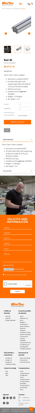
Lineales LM (8, 358)
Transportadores (24, 368)
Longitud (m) (7, 108)
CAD (7, 130)
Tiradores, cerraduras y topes (25, 331)
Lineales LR (8, 360)
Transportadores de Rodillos (25, 382)
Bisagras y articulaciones (24, 323)
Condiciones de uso (23, 411)
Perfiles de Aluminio (7, 312)
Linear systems (16, 8)
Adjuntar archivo (8, 265)
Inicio (3, 8)
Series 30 (7, 316)
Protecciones (23, 360)
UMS (6, 375)
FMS (6, 371)
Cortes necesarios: (9, 112)
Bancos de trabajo (25, 358)
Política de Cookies (16, 409)
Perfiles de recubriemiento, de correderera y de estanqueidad (25, 343)
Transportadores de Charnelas (25, 386)
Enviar (17, 291)
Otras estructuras (25, 362)
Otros (21, 389)
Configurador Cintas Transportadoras (25, 377)
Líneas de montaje (10, 368)
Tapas (21, 316)
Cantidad (6, 104)
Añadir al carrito (17, 122)
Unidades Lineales (10, 364)
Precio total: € (9, 115)
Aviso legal (14, 411)
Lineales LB (8, 362)
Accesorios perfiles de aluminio (24, 312)
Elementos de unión (24, 319)
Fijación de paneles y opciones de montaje (25, 336)
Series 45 (7, 318)
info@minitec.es (26, 397)
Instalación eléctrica (25, 349)
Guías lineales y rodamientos (9, 354)
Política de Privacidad (21, 275)
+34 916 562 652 (26, 400)
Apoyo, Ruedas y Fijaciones (24, 327)
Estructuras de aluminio (23, 354)
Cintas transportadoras (24, 372)
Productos (8, 8)
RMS (6, 373)
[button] (6, 33)
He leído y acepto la (16, 275)
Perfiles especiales (10, 320)
